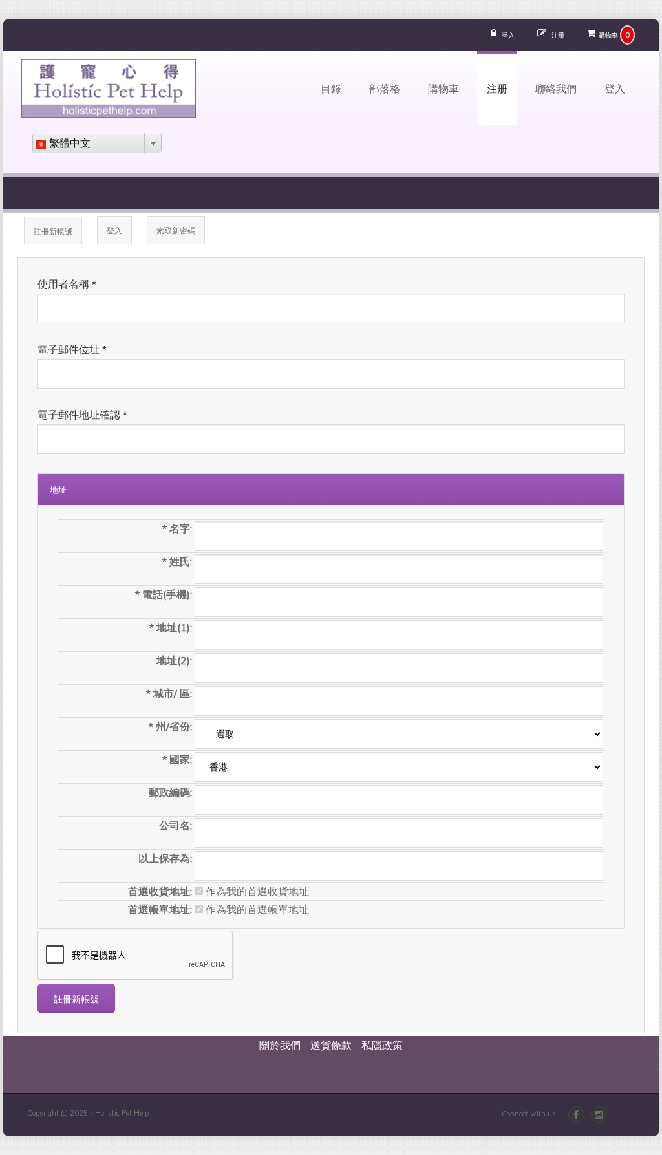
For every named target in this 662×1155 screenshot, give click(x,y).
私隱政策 (382, 1045)
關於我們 (280, 1045)
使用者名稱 (66, 283)
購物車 (608, 35)
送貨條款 (331, 1045)
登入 (508, 35)
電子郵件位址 (72, 349)
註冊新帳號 (57, 235)
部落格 (384, 88)
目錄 (331, 88)
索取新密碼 (175, 230)
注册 (557, 35)
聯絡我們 (556, 88)
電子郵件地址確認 (82, 414)
